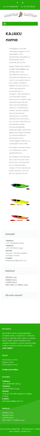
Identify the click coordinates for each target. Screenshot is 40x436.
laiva (23, 69)
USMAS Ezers (11, 282)
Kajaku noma (7, 362)
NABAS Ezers (11, 280)
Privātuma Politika (10, 370)
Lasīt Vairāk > (7, 348)
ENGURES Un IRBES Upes (17, 285)
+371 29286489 (11, 7)
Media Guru (26, 431)
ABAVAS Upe (11, 277)
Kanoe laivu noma (9, 360)
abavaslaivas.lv (28, 429)
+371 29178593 (29, 7)
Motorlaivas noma (9, 365)
